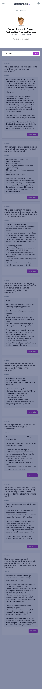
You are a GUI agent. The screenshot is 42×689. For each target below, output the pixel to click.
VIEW (36, 53)
